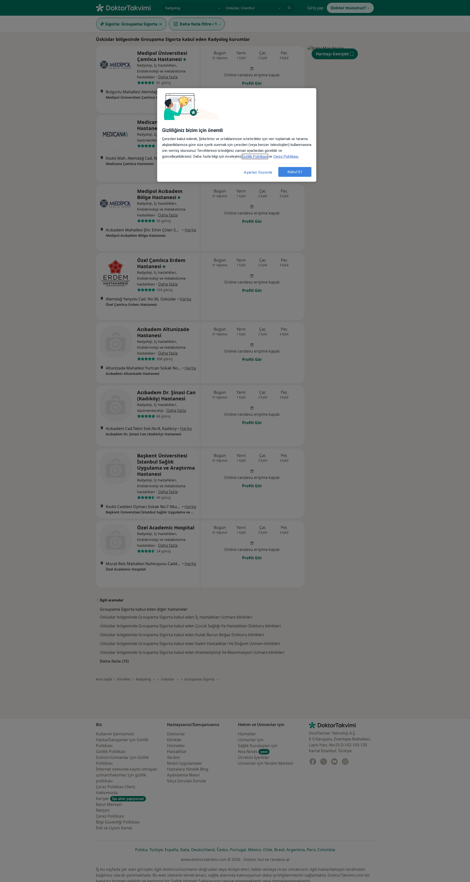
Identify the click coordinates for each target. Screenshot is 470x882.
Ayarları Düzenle (258, 172)
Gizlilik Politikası (255, 156)
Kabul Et (295, 172)
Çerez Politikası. (286, 156)
